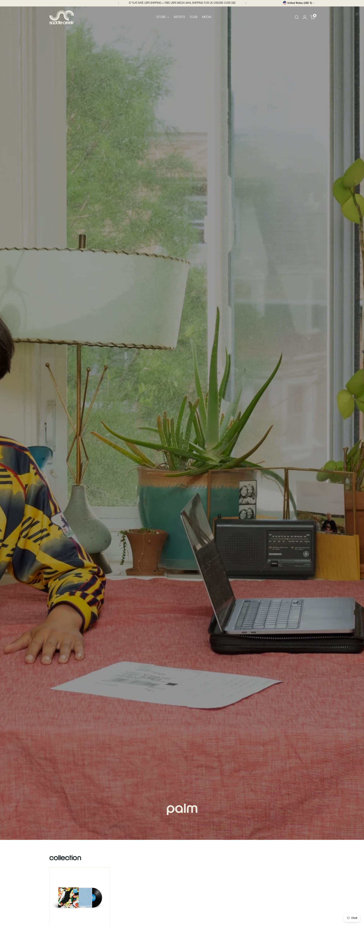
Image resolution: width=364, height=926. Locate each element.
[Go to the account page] (304, 17)
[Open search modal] (296, 17)
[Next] (246, 3)
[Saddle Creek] (61, 17)
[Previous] (118, 3)
